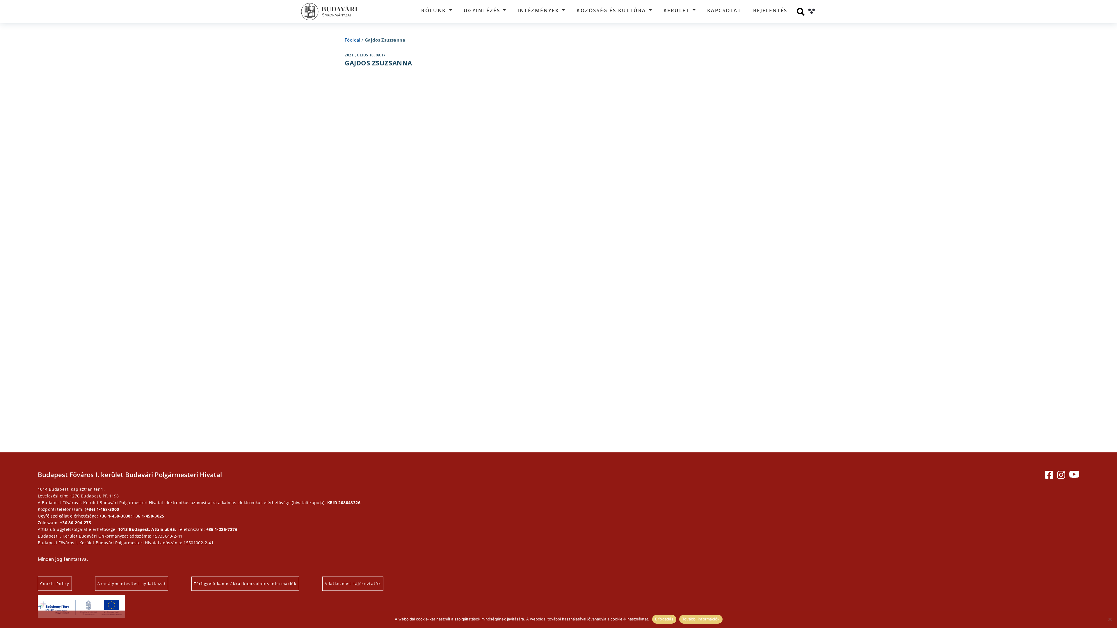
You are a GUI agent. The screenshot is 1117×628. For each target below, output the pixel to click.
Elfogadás (664, 619)
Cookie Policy (55, 583)
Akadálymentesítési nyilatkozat (131, 583)
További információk (701, 619)
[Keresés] (800, 12)
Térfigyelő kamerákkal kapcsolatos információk (245, 583)
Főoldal (352, 40)
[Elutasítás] (1110, 619)
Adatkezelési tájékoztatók (353, 583)
